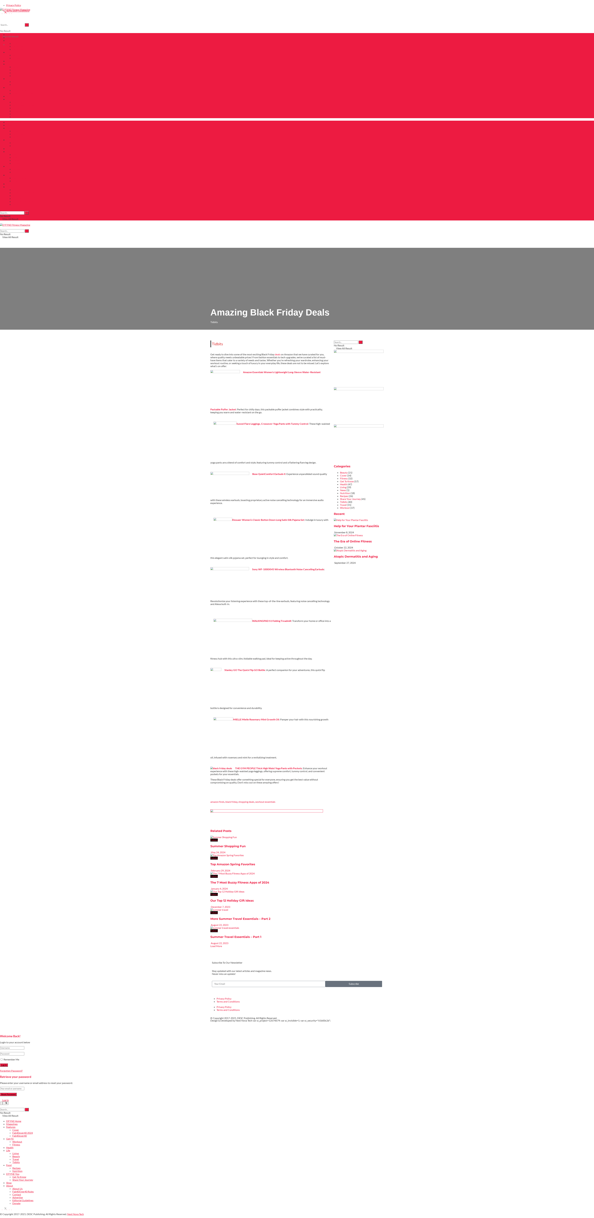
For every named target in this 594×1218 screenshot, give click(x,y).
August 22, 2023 (219, 924)
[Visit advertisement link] (266, 811)
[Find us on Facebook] (1, 12)
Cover (15, 43)
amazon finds (217, 801)
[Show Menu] (1, 221)
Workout (17, 55)
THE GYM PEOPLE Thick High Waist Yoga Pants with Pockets (268, 768)
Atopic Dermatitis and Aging (356, 556)
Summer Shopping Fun (228, 846)
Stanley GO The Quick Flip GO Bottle (244, 669)
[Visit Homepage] (15, 9)
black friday (231, 801)
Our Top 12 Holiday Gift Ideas (232, 900)
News (343, 490)
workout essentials (265, 801)
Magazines (12, 37)
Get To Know (19, 90)
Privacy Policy (13, 5)
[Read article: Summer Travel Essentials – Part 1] (270, 927)
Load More (216, 946)
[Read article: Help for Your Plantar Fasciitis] (359, 519)
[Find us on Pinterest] (10, 12)
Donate (16, 116)
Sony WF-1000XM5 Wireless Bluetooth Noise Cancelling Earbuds (288, 569)
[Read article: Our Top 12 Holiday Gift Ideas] (270, 891)
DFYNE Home (13, 34)
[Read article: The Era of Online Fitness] (359, 535)
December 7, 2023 (220, 906)
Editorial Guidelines (22, 113)
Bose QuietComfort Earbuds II (268, 473)
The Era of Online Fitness (353, 541)
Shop (9, 96)
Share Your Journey (22, 93)
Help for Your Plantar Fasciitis (356, 526)
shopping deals (246, 801)
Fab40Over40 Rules (23, 105)
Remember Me (11, 1059)
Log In (5, 1100)
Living (15, 66)
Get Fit (10, 52)
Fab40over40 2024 (22, 46)
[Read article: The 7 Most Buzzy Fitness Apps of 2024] (270, 873)
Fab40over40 (19, 49)
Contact (16, 107)
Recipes (16, 81)
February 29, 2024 (220, 870)
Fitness (16, 58)
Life (8, 63)
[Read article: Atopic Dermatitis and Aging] (359, 550)
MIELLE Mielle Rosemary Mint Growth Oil (256, 719)
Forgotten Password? (11, 1070)
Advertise (17, 110)
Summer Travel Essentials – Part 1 (235, 937)
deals (277, 354)
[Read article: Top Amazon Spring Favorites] (270, 855)
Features (10, 40)
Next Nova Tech (244, 1020)
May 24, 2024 (217, 852)
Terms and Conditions (228, 1001)
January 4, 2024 (219, 888)
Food (9, 78)
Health (9, 60)
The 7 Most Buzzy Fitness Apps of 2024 (239, 882)
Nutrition (17, 84)
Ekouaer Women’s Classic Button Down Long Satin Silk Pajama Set (268, 519)
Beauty (16, 69)
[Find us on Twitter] (4, 12)
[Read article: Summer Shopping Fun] (270, 837)
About (9, 99)
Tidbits (16, 75)
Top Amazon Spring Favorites (232, 864)
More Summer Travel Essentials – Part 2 (240, 919)
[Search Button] (27, 25)
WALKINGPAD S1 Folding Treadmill (271, 620)
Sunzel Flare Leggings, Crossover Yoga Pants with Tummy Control (272, 423)
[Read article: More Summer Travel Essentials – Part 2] (270, 909)
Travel (15, 72)
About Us (17, 102)
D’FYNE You (12, 87)
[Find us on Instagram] (8, 12)
